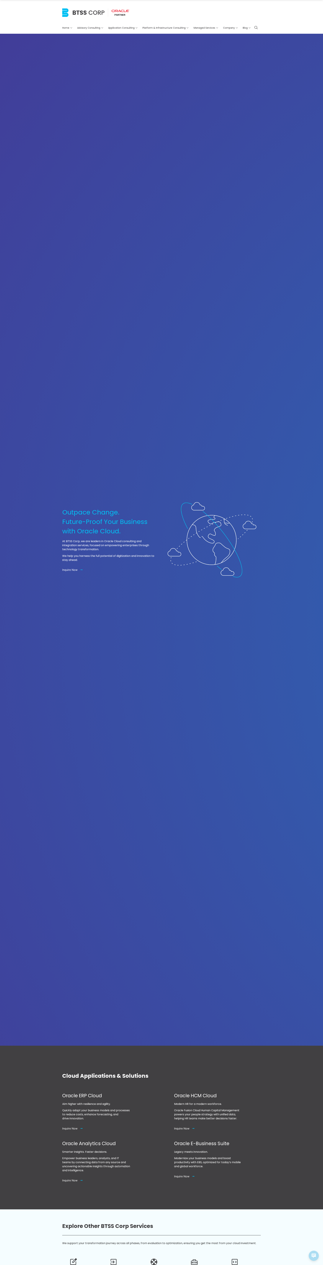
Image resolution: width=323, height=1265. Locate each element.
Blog (245, 28)
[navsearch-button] (256, 27)
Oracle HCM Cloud (195, 1095)
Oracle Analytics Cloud (89, 1143)
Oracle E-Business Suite (201, 1143)
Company (229, 28)
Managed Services (204, 28)
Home (65, 28)
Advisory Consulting (88, 28)
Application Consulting (121, 28)
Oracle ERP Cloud (82, 1095)
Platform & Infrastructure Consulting (164, 28)
